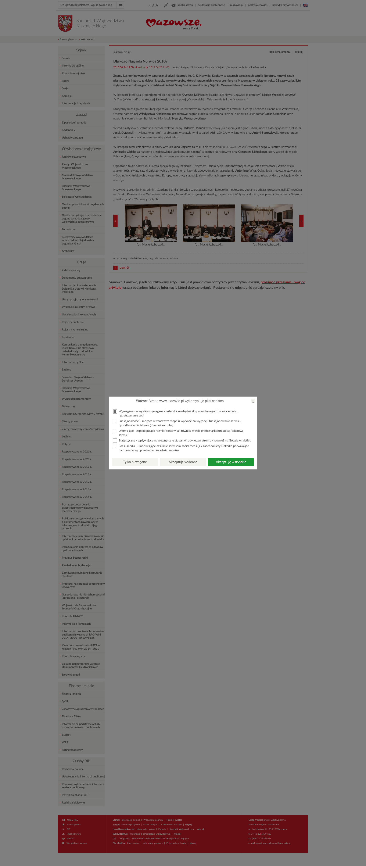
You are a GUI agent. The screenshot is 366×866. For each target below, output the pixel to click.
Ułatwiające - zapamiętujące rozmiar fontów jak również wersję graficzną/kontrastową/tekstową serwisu (181, 433)
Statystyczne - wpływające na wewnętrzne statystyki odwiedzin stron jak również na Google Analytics (185, 440)
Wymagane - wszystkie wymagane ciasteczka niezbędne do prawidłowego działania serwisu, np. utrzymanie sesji (178, 413)
